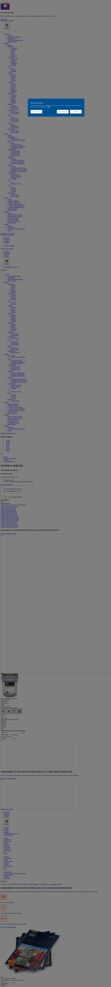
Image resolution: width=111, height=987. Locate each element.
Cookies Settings (36, 111)
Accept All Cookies (62, 111)
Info (49, 106)
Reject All (76, 111)
